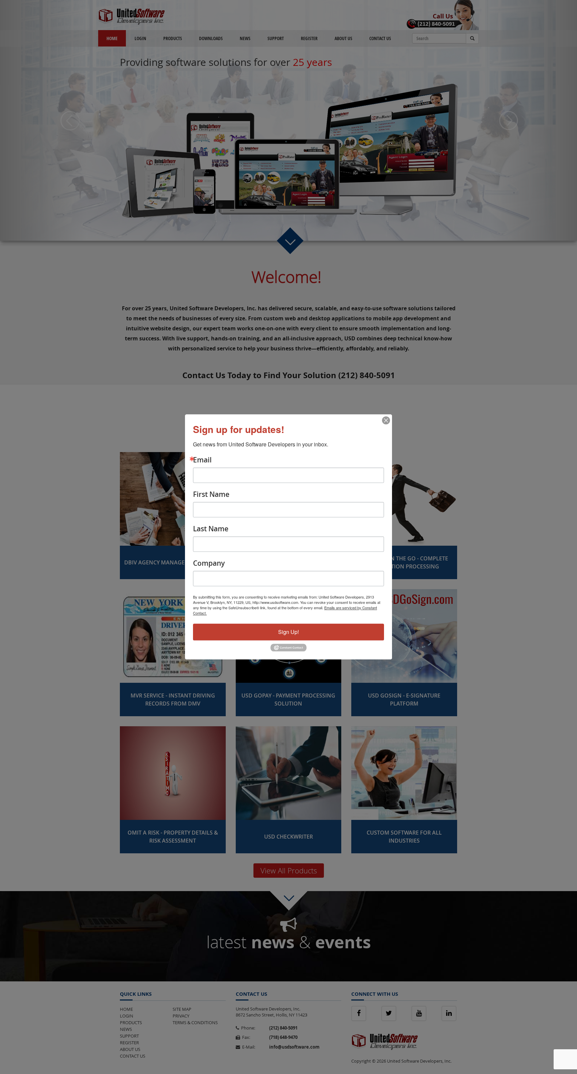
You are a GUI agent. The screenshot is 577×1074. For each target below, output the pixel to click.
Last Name (210, 528)
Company (209, 563)
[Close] (386, 420)
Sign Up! (288, 632)
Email (202, 459)
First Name (211, 494)
